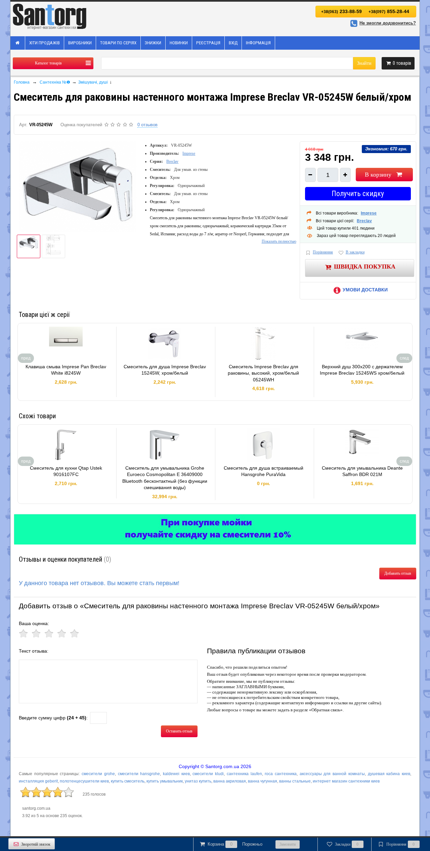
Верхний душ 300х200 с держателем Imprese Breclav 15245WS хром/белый (362, 370)
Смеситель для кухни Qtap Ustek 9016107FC (66, 471)
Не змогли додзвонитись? (387, 23)
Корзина (235, 844)
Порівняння (323, 252)
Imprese (188, 153)
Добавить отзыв (397, 573)
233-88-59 (341, 11)
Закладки (347, 844)
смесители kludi (208, 773)
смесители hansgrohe (139, 773)
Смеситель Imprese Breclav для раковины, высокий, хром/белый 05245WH (263, 373)
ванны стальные (295, 781)
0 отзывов (147, 124)
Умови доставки (365, 289)
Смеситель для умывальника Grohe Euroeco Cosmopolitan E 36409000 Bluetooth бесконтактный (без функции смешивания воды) (164, 477)
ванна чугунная (262, 781)
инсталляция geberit (38, 781)
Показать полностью (279, 241)
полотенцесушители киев (84, 781)
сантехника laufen (244, 773)
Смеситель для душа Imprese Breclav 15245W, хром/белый (165, 370)
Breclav (172, 161)
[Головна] (17, 43)
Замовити (288, 844)
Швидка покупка (364, 266)
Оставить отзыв (179, 731)
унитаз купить (198, 781)
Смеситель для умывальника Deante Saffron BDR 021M (362, 471)
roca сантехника (281, 773)
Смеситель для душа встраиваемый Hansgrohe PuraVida (263, 471)
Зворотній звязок (35, 844)
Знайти (364, 63)
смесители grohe (98, 773)
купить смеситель (127, 781)
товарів (402, 63)
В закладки (355, 252)
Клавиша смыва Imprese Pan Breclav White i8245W (66, 370)
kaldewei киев (176, 773)
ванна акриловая (229, 781)
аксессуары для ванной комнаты (332, 773)
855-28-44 (389, 11)
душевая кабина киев (389, 773)
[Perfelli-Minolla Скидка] (215, 529)
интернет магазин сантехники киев (346, 781)
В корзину (378, 174)
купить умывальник (164, 781)
